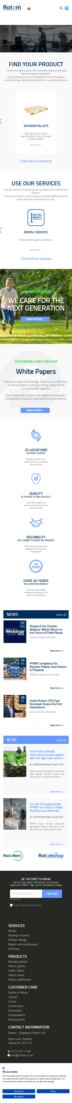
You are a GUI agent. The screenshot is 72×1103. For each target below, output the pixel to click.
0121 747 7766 (21, 1051)
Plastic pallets (16, 966)
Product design (17, 939)
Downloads (15, 1010)
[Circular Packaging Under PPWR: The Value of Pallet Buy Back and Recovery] (14, 813)
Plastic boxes (16, 975)
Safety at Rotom (18, 992)
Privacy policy (16, 1019)
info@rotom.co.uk (22, 1055)
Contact (13, 997)
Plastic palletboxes (19, 979)
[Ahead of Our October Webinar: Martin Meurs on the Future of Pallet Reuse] (15, 631)
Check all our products (36, 161)
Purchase (14, 948)
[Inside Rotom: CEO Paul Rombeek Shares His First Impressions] (15, 706)
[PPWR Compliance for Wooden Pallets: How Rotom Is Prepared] (15, 669)
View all (61, 614)
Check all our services (36, 258)
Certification (15, 1006)
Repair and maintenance (23, 944)
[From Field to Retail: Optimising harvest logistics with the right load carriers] (14, 761)
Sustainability (16, 1014)
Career (12, 1001)
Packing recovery (18, 935)
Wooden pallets (17, 961)
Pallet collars (16, 970)
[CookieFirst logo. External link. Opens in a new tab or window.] (4, 1068)
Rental (12, 930)
